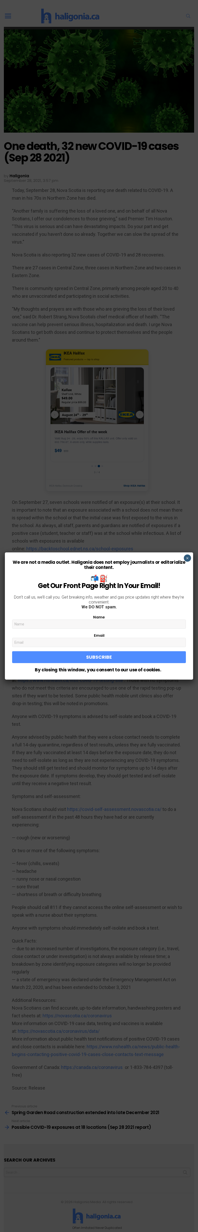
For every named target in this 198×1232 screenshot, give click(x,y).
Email (99, 635)
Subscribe (99, 657)
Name (99, 617)
